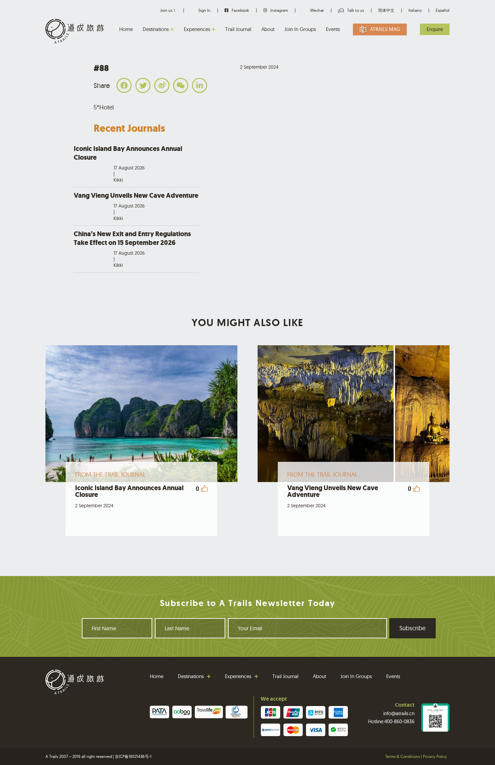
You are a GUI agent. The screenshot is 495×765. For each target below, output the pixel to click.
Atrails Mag (385, 29)
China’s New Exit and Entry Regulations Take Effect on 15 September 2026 (132, 249)
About (267, 29)
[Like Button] (204, 488)
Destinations (156, 29)
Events (333, 29)
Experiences (197, 29)
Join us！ (168, 10)
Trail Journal (238, 29)
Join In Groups (300, 29)
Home (126, 29)
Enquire (435, 29)
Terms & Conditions (402, 756)
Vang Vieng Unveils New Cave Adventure (136, 206)
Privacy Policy (435, 756)
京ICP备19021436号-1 (133, 756)
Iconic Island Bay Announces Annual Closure (128, 164)
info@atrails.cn (399, 713)
